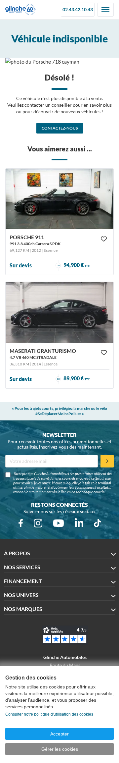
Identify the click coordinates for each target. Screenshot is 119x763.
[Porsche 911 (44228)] (59, 199)
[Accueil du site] (20, 10)
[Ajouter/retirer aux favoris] (103, 239)
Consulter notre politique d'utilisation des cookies (49, 714)
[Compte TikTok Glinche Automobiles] (97, 523)
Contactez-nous (60, 128)
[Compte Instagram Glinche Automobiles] (38, 523)
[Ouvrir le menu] (105, 10)
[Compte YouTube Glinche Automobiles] (58, 523)
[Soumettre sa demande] (107, 461)
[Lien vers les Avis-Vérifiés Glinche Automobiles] (65, 635)
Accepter (59, 733)
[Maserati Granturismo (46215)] (59, 312)
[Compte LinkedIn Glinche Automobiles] (79, 523)
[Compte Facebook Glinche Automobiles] (20, 523)
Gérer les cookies (59, 749)
